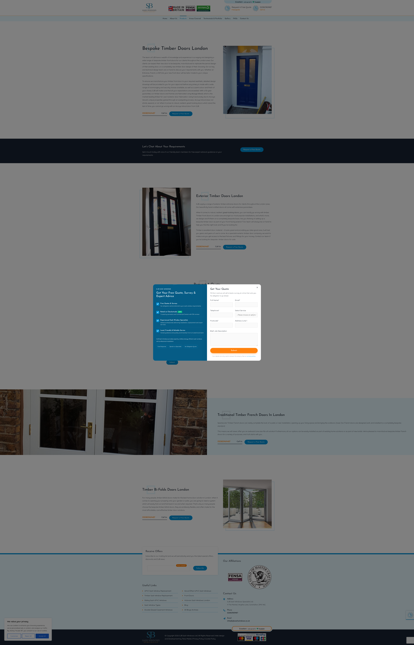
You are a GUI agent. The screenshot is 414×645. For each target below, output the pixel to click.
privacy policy (251, 356)
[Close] (257, 287)
